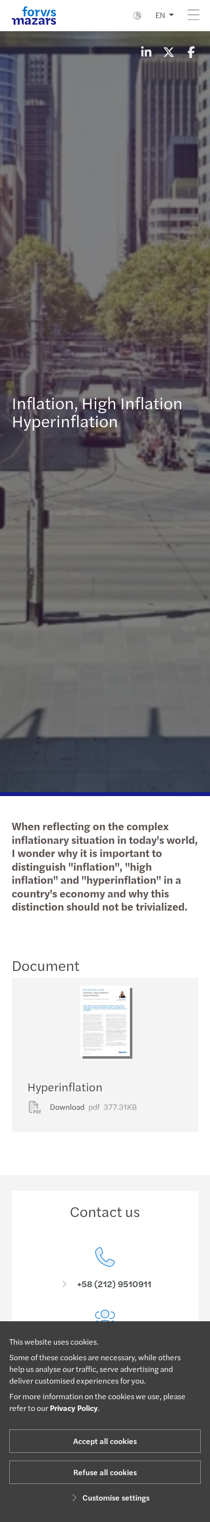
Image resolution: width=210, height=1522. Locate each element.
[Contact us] (105, 1268)
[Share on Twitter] (168, 51)
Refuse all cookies (105, 1472)
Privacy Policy (74, 1407)
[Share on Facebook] (191, 51)
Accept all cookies (105, 1440)
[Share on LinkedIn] (146, 51)
